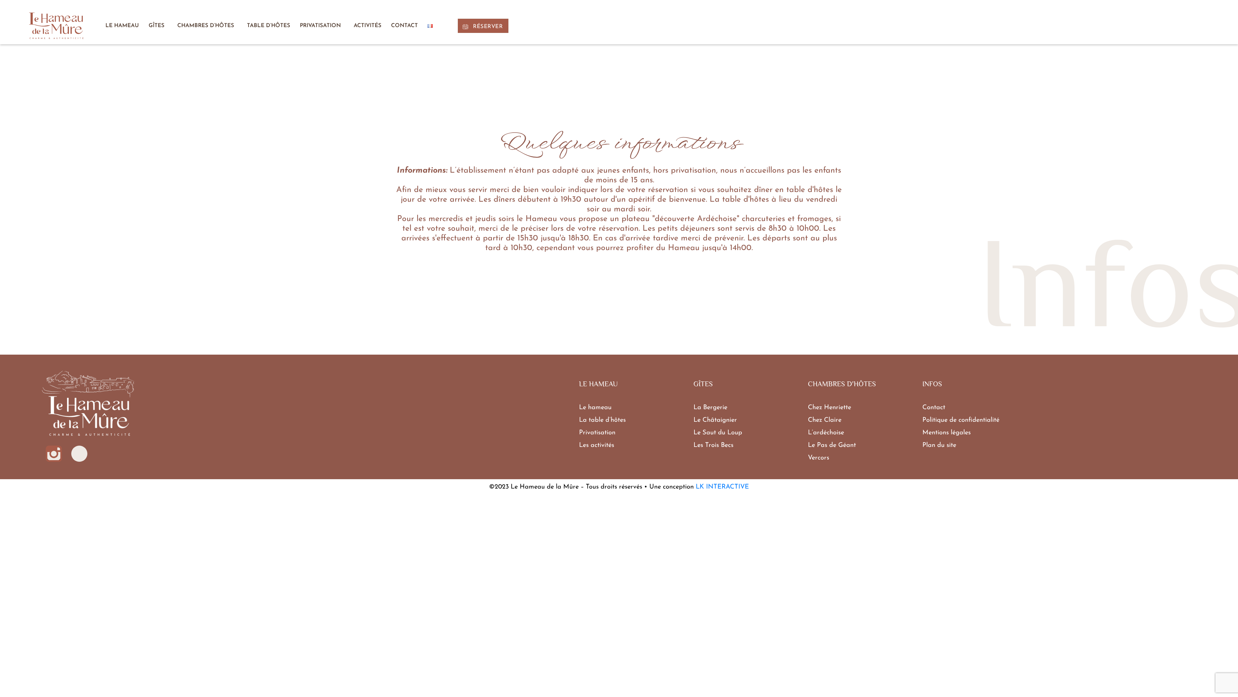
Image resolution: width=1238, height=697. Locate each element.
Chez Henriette (829, 407)
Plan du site (939, 445)
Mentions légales (946, 432)
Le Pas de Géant (832, 445)
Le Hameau (122, 25)
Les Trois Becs (713, 445)
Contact (404, 25)
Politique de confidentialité (960, 420)
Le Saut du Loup (717, 432)
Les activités (596, 445)
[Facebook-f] (79, 454)
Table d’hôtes (268, 25)
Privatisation (320, 25)
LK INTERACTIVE (722, 487)
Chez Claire (824, 420)
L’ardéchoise (826, 432)
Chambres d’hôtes (205, 25)
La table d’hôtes (602, 420)
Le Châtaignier (715, 420)
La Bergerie (710, 407)
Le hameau (595, 407)
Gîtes (156, 25)
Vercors (818, 458)
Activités (367, 25)
